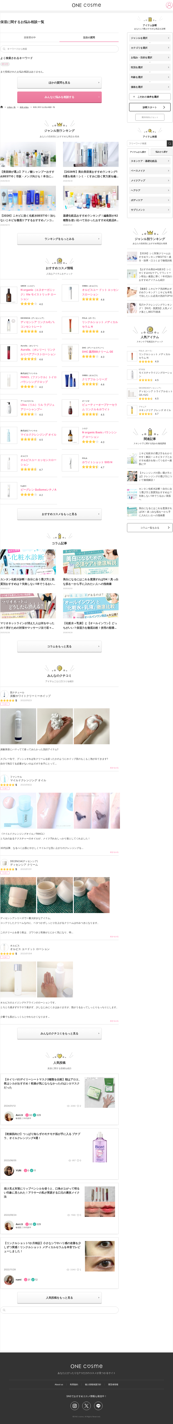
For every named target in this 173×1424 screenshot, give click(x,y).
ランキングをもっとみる (59, 238)
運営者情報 (113, 1384)
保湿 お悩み (24, 107)
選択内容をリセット (150, 117)
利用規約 (74, 1384)
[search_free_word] (170, 143)
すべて (5, 64)
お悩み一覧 (11, 107)
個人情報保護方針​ (93, 1384)
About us (59, 1384)
